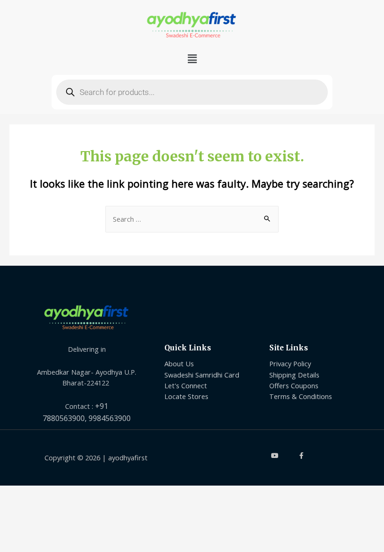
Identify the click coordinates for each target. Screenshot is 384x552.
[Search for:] (192, 219)
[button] (192, 59)
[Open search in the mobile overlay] (192, 92)
